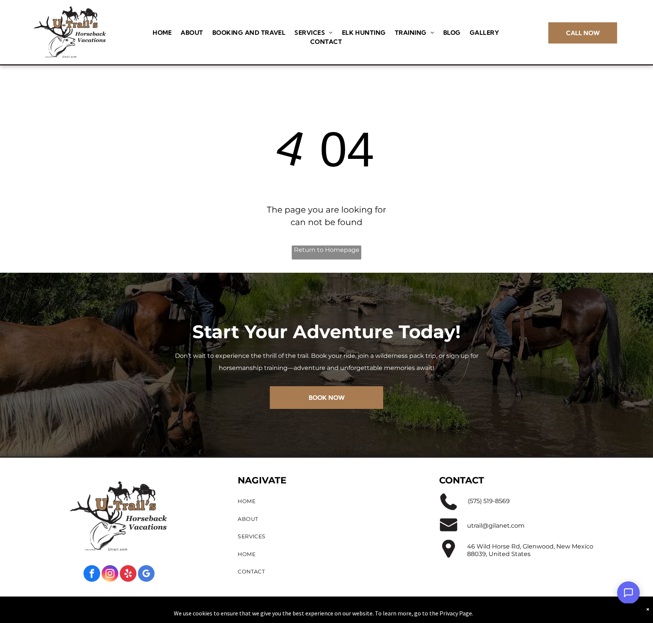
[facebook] (92, 574)
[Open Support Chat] (628, 592)
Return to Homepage (326, 249)
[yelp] (128, 574)
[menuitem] (162, 32)
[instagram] (110, 574)
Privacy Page (455, 613)
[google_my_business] (146, 574)
